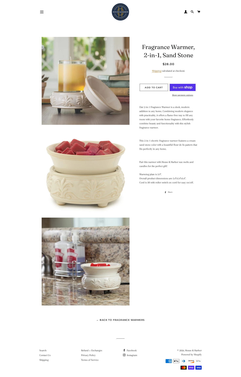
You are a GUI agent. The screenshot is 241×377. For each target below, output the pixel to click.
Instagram (131, 355)
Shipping (156, 70)
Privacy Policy (88, 355)
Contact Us (44, 355)
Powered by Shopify (191, 354)
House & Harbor (193, 350)
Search (42, 350)
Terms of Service (90, 359)
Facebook (131, 350)
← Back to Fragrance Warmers (120, 319)
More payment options (182, 95)
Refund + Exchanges (91, 350)
